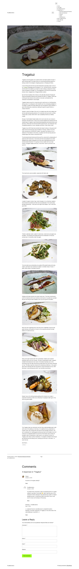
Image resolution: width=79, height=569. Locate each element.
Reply (26, 483)
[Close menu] (56, 3)
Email (23, 544)
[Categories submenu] (62, 10)
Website (24, 549)
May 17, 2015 (28, 506)
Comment (24, 525)
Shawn (27, 476)
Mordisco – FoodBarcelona (31, 504)
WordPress (69, 565)
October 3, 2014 (28, 477)
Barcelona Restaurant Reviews (24, 456)
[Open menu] (53, 13)
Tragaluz (26, 87)
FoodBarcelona (10, 12)
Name (23, 538)
